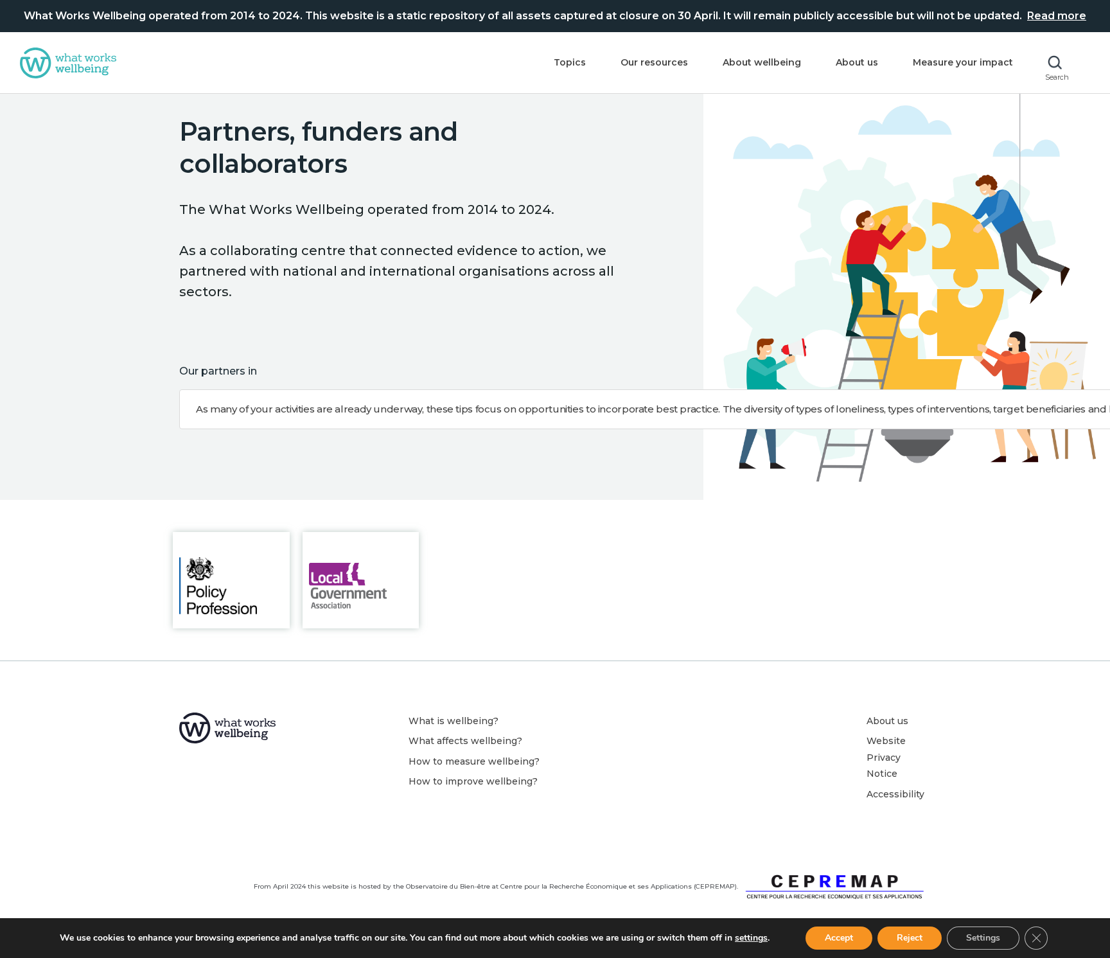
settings (751, 938)
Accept (839, 938)
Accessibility (895, 794)
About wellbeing (762, 62)
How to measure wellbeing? (474, 761)
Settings (983, 938)
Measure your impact (963, 62)
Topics (570, 62)
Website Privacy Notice (886, 757)
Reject (909, 938)
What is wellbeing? (453, 721)
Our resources (654, 62)
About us (857, 62)
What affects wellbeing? (465, 741)
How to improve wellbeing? (473, 781)
